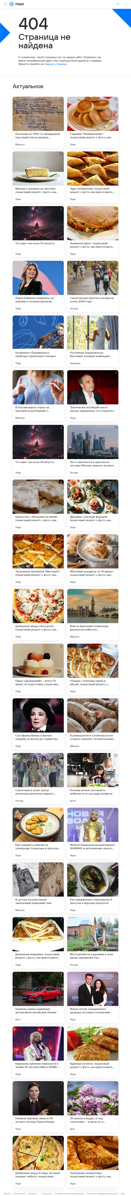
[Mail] (12, 4)
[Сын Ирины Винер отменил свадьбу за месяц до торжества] (38, 724)
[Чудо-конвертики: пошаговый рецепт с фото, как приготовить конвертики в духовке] (92, 177)
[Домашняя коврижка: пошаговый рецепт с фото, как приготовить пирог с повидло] (38, 942)
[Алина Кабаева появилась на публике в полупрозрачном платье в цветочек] (38, 286)
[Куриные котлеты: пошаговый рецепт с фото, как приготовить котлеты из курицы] (92, 1052)
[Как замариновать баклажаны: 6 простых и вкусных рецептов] (92, 888)
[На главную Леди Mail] (19, 4)
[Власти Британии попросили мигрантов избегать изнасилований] (92, 614)
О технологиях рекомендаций (69, 1193)
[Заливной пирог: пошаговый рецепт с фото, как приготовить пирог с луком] (92, 231)
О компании (19, 1193)
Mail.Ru (7, 1193)
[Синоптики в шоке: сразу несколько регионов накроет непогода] (38, 778)
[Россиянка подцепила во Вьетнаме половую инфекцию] (92, 341)
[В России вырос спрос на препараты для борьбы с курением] (38, 395)
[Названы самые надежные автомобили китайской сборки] (38, 997)
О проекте (46, 1193)
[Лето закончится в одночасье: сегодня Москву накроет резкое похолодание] (92, 450)
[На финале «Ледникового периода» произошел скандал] (38, 341)
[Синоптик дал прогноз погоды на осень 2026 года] (92, 286)
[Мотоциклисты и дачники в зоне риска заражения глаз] (92, 942)
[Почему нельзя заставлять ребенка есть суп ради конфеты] (92, 778)
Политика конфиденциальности (102, 1193)
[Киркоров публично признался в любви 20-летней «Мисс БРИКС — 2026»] (38, 1052)
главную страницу (55, 64)
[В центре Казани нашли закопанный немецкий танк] (38, 888)
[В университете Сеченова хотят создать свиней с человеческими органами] (92, 724)
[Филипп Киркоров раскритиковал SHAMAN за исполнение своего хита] (92, 833)
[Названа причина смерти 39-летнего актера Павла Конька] (38, 1106)
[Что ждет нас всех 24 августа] (38, 450)
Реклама (32, 1193)
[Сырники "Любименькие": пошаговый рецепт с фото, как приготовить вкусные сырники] (92, 122)
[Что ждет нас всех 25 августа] (38, 231)
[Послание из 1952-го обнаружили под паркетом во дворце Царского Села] (38, 122)
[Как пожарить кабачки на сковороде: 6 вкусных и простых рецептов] (38, 833)
